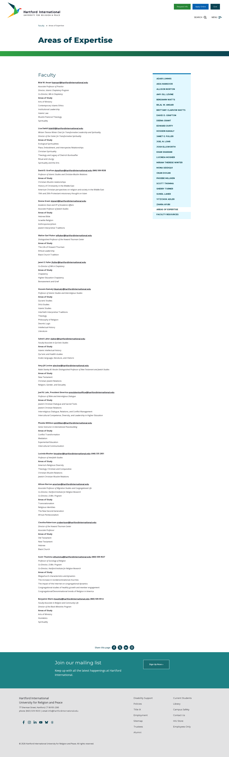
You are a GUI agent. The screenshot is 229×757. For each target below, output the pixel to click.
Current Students (182, 698)
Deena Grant (163, 120)
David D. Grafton (166, 115)
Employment (141, 715)
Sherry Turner (164, 189)
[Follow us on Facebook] (23, 722)
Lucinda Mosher (165, 157)
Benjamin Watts (165, 100)
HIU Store (178, 721)
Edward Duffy (164, 126)
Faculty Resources (167, 214)
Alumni (137, 732)
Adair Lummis (164, 79)
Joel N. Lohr (163, 141)
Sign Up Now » (156, 664)
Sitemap (138, 721)
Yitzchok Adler (165, 199)
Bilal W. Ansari (165, 105)
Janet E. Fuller (164, 136)
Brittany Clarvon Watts (170, 110)
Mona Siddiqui (164, 168)
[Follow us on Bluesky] (46, 722)
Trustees (138, 726)
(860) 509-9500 (33, 711)
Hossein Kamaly (165, 131)
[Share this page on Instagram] (132, 647)
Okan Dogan (163, 173)
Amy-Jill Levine (164, 94)
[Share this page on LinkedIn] (126, 647)
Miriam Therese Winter (169, 162)
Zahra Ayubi (163, 204)
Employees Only (182, 726)
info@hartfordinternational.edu (63, 711)
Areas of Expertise (167, 209)
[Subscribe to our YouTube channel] (40, 722)
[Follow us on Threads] (52, 722)
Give (215, 7)
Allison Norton (165, 89)
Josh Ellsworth (166, 147)
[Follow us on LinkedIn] (35, 722)
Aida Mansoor (164, 84)
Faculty (41, 25)
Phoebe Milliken (165, 178)
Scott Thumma (165, 183)
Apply (200, 7)
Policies (138, 704)
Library (176, 704)
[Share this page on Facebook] (114, 647)
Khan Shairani (164, 152)
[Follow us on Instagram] (29, 722)
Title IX (137, 709)
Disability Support (143, 698)
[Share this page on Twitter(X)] (120, 647)
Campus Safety (181, 709)
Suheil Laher (163, 194)
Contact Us (179, 715)
